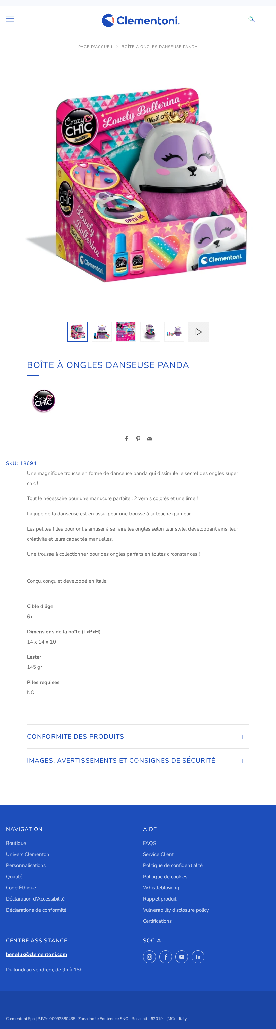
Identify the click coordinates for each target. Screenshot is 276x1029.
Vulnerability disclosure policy (176, 910)
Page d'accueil (95, 46)
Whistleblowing (161, 887)
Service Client (158, 854)
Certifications (157, 921)
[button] (77, 332)
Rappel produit (159, 898)
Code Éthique (21, 887)
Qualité (14, 876)
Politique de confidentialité (173, 865)
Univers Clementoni (28, 854)
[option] (138, 185)
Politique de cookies (165, 876)
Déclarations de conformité (36, 910)
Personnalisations (26, 865)
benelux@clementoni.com (36, 954)
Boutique (16, 843)
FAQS (149, 843)
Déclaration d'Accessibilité (35, 898)
